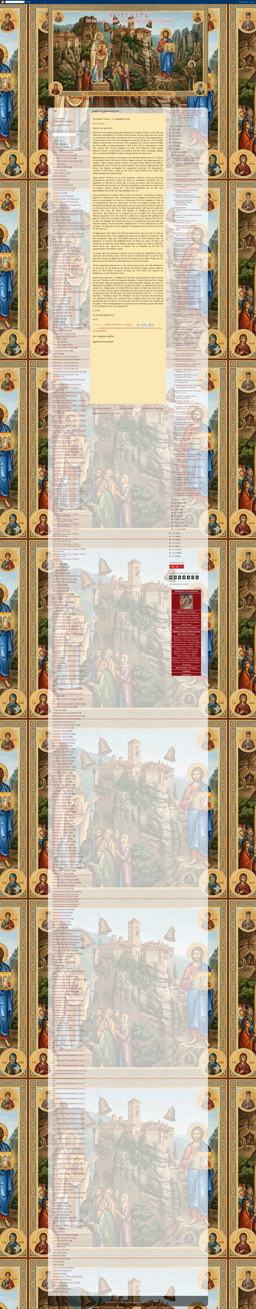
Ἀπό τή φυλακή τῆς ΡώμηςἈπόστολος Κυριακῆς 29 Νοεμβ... (186, 170)
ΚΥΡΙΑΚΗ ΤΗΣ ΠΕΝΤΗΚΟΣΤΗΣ (65, 883)
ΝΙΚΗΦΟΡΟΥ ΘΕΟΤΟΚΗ (62, 963)
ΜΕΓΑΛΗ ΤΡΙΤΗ (59, 928)
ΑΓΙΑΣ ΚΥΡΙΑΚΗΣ (60, 179)
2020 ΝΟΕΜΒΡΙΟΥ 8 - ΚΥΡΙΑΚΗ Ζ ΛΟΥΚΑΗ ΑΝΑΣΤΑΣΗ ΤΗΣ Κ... (186, 429)
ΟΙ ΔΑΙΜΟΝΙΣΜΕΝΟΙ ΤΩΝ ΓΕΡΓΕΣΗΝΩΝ (68, 971)
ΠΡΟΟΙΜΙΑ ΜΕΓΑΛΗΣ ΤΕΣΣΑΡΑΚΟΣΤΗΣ (68, 1198)
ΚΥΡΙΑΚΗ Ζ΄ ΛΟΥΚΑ (60, 782)
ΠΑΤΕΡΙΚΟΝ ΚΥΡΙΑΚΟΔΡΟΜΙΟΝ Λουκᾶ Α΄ (69, 1031)
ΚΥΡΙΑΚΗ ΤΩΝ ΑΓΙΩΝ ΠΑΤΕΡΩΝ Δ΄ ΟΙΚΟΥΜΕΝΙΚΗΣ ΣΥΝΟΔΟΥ (66, 901)
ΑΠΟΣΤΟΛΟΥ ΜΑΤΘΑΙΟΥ (62, 334)
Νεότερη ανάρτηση (102, 408)
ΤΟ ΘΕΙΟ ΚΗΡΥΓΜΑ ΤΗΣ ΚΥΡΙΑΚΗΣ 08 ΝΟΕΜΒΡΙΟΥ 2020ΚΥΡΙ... (187, 455)
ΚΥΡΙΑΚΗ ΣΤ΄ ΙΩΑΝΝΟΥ (62, 871)
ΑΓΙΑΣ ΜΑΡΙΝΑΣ (59, 182)
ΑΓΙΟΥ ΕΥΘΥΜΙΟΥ (60, 245)
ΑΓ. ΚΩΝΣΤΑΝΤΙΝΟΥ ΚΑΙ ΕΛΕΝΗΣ (66, 161)
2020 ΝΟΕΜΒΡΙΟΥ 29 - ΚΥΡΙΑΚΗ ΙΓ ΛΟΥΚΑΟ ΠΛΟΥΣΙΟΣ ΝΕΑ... (187, 159)
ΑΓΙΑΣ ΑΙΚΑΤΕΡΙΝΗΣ (61, 167)
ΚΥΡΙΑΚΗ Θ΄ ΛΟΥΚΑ (154, 328)
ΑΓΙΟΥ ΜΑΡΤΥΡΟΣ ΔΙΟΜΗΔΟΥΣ (65, 266)
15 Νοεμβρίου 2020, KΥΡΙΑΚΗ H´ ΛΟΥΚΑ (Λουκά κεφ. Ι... (185, 408)
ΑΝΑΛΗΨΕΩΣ (58, 319)
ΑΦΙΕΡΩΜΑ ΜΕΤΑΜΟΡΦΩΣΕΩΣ (65, 385)
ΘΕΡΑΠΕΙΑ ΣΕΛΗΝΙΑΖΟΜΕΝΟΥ (65, 713)
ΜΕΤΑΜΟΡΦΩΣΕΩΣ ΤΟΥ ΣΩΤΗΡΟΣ (66, 940)
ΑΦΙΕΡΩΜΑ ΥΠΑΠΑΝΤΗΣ (63, 455)
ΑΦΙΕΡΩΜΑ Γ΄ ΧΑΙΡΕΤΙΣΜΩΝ (64, 366)
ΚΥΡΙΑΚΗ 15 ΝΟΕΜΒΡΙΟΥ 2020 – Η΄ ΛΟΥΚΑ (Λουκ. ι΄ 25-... (187, 371)
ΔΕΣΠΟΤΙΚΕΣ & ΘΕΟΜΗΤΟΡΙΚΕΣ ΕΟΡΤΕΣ (135, 106)
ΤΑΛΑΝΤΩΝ (57, 1229)
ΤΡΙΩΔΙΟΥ (184, 106)
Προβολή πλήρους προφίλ (62, 125)
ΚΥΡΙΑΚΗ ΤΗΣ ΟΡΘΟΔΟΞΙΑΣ (64, 880)
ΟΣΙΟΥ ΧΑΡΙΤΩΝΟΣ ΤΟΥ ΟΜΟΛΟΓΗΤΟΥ (68, 979)
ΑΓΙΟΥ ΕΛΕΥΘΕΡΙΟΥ (61, 242)
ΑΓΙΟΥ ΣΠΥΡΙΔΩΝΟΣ (61, 298)
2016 (174, 543)
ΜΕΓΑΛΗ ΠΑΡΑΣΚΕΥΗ (61, 919)
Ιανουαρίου (178, 529)
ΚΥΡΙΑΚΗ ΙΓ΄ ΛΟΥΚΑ (61, 821)
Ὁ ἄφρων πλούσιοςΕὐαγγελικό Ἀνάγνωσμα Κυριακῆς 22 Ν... (184, 282)
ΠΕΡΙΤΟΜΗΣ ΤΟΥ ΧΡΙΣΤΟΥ (63, 1187)
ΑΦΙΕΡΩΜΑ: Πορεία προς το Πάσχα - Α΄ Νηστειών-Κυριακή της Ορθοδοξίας (67, 475)
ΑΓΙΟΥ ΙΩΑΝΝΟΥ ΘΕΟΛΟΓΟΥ (64, 254)
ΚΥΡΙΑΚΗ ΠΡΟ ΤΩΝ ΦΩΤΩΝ (64, 865)
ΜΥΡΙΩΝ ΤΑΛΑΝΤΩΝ (61, 956)
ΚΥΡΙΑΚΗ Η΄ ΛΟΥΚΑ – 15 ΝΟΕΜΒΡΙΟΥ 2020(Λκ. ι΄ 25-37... (186, 402)
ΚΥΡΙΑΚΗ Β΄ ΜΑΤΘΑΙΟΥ (62, 749)
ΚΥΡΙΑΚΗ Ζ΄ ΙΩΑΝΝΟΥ (61, 779)
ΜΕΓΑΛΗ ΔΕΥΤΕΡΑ (60, 916)
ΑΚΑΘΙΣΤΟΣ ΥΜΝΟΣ (61, 316)
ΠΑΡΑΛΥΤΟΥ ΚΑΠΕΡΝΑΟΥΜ (64, 992)
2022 (174, 143)
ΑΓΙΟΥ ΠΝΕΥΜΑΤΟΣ (61, 289)
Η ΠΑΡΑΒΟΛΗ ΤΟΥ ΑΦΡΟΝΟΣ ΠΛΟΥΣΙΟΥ (114, 328)
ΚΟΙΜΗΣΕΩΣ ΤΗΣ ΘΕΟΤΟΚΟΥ (64, 725)
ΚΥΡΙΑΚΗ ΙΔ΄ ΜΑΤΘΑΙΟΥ (62, 830)
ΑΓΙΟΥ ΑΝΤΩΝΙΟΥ (60, 217)
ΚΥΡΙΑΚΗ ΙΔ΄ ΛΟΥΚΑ (61, 827)
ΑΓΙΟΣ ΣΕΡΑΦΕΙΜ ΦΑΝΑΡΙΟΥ (64, 202)
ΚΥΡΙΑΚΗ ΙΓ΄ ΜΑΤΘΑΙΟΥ (62, 824)
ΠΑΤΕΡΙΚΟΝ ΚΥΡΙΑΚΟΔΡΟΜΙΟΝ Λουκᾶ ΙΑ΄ (69, 1074)
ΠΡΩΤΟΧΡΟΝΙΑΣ (59, 1209)
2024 (174, 136)
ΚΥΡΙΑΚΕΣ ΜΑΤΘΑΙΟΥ (76, 106)
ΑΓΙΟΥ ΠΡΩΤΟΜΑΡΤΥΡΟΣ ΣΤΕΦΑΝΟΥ (68, 292)
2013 (174, 553)
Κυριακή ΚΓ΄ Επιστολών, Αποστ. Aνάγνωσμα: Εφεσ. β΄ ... (185, 397)
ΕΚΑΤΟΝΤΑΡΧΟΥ (59, 617)
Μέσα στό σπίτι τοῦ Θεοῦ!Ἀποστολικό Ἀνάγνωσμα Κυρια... (187, 287)
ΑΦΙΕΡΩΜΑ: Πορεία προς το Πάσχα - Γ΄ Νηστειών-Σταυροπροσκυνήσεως (67, 495)
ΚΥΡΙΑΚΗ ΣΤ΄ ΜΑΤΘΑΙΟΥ (62, 877)
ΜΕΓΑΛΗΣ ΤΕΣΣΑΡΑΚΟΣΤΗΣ (64, 931)
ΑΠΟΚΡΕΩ (57, 322)
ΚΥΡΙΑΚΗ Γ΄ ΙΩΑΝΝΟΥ (61, 752)
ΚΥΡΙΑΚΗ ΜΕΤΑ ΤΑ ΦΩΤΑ (63, 851)
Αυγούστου (178, 506)
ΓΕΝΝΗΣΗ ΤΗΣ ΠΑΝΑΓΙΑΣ (63, 579)
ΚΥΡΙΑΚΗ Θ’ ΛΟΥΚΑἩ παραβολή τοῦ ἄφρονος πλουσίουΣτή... (187, 328)
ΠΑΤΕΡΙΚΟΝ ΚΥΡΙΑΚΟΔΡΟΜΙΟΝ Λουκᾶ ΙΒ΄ (69, 1079)
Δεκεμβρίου (178, 152)
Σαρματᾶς (195, 651)
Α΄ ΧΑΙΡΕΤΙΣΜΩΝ (60, 147)
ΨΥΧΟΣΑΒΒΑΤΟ (59, 1292)
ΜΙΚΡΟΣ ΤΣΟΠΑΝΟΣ (64, 121)
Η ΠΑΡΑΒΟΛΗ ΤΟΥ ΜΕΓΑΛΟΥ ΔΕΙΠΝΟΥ (68, 689)
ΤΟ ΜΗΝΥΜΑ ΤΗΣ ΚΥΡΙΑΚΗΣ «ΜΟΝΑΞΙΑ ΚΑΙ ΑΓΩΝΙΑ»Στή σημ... (187, 349)
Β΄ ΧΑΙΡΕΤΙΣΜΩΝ (60, 567)
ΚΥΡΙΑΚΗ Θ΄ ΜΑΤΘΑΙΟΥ (62, 800)
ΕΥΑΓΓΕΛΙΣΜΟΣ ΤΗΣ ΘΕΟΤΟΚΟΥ (66, 634)
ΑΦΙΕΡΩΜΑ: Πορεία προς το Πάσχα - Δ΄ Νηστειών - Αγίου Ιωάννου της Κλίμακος (67, 500)
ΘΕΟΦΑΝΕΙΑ (58, 710)
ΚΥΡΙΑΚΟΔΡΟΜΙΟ (100, 331)
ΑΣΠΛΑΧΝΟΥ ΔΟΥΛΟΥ (61, 351)
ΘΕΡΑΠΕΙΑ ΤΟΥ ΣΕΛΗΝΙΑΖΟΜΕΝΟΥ (67, 716)
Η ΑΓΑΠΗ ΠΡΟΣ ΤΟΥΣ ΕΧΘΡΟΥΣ (65, 643)
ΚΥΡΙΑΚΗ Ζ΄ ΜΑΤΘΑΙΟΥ (62, 785)
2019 (174, 533)
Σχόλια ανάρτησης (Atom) (111, 413)
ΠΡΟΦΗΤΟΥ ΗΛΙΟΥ (60, 1206)
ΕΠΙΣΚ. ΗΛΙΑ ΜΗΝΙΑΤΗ (62, 620)
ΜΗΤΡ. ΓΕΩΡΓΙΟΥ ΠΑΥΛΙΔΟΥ (64, 951)
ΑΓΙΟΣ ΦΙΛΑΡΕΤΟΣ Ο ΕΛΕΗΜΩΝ (65, 205)
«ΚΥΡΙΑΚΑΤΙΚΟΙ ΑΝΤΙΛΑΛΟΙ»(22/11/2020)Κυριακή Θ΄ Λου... (187, 309)
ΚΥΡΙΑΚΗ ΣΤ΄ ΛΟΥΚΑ (61, 874)
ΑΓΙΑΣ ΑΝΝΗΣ (58, 170)
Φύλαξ (183, 660)
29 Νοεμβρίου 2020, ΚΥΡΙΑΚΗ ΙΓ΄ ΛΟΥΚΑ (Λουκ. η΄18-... (186, 191)
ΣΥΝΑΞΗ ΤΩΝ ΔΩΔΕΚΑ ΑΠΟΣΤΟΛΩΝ (67, 1226)
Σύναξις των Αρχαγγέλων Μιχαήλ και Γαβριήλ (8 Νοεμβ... (186, 450)
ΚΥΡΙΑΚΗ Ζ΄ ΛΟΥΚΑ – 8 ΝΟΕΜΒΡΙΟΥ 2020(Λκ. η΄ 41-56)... (187, 478)
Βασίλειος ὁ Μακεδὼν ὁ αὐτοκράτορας (186, 622)
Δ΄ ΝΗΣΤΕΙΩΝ (58, 585)
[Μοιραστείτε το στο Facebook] (150, 324)
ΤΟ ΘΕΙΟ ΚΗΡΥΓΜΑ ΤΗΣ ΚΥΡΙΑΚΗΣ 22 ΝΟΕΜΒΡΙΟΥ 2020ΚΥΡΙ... (187, 303)
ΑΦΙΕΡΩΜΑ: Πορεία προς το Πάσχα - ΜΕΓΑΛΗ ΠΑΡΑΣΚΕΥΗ (66, 520)
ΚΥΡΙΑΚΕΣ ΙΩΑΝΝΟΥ (94, 106)
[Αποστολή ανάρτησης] (137, 325)
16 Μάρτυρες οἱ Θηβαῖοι (189, 653)
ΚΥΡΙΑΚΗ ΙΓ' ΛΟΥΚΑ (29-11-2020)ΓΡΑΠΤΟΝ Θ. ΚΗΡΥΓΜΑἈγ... (187, 196)
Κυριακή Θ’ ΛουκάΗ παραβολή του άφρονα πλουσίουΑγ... (185, 250)
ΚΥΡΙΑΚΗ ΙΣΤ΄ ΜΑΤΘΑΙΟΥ (63, 848)
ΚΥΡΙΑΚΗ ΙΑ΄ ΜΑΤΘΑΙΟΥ (62, 812)
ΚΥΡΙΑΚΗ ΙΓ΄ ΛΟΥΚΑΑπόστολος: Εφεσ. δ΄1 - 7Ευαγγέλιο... (188, 186)
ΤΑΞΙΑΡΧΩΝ (57, 1232)
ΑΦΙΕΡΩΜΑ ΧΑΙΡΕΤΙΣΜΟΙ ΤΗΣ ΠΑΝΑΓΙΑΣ (69, 463)
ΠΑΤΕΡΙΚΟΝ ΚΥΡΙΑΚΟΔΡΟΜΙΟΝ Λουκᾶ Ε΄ (69, 1051)
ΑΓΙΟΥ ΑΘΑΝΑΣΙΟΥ (60, 208)
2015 (174, 546)
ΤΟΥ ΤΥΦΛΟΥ (58, 1253)
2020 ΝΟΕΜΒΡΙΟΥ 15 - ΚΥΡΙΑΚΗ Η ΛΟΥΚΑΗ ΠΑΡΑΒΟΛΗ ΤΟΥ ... (186, 365)
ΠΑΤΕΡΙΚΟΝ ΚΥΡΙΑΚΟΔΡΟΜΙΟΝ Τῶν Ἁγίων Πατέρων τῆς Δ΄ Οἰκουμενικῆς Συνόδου (69, 1180)
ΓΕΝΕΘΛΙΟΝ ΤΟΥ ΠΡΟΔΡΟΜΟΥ (65, 576)
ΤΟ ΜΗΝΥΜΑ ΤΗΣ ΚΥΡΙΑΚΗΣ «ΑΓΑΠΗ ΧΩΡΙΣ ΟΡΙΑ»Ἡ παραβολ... (187, 418)
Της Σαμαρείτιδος (59, 1244)
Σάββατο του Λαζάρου (60, 1212)
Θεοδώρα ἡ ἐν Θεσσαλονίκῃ (182, 618)
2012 (174, 556)
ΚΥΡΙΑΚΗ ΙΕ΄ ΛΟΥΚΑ (61, 833)
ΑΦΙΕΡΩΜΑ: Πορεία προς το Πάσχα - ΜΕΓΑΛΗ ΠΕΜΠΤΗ (66, 525)
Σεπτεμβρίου (178, 503)
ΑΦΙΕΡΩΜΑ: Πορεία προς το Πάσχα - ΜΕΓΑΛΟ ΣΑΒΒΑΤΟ (66, 540)
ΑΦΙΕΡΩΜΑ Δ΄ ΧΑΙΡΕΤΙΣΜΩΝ (64, 369)
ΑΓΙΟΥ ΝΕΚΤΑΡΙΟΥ (60, 275)
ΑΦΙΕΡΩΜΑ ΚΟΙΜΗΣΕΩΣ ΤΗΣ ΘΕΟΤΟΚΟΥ (69, 380)
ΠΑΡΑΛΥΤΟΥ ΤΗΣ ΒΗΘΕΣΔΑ (64, 994)
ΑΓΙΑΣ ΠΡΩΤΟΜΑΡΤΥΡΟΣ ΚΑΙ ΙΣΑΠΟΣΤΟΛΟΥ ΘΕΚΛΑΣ (64, 189)
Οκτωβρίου (178, 500)
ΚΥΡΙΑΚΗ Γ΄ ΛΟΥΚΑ (60, 755)
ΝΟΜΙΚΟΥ (57, 966)
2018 (174, 536)
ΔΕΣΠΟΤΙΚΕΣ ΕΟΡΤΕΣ (61, 594)
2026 (174, 129)
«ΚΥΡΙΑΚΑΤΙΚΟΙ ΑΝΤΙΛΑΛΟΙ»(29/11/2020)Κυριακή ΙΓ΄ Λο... (187, 210)
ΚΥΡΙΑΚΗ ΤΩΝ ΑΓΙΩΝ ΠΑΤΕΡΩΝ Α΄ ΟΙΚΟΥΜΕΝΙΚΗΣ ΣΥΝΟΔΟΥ (66, 896)
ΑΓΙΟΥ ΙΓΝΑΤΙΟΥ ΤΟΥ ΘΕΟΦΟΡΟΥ (66, 248)
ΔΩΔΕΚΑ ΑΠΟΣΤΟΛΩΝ (61, 602)
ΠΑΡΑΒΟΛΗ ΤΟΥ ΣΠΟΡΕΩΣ (63, 985)
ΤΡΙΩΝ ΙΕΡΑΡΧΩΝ (59, 1259)
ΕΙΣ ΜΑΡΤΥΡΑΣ (59, 611)
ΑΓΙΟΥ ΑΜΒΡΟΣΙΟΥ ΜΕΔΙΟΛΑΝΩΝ (66, 214)
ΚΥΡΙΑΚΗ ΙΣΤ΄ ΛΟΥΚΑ (61, 845)
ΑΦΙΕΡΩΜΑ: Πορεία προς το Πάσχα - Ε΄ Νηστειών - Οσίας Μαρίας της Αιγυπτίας (67, 505)
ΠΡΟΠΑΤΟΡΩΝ (58, 1203)
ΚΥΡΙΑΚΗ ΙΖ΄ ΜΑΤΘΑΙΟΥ (62, 842)
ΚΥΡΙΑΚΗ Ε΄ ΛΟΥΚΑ (60, 773)
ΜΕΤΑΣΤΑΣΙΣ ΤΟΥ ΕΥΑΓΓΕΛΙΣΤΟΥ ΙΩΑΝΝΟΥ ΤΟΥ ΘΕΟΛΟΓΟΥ (66, 944)
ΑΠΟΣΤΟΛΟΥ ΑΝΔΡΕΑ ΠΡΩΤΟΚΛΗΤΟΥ (68, 325)
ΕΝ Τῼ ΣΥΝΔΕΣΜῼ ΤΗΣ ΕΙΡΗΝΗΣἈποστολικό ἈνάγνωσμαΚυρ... (183, 203)
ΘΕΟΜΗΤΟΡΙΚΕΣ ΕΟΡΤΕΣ (63, 707)
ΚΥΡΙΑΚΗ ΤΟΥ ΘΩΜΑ (61, 886)
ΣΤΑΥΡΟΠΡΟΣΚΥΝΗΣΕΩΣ (63, 1218)
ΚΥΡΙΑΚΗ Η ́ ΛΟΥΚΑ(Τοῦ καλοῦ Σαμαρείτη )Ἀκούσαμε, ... (185, 376)
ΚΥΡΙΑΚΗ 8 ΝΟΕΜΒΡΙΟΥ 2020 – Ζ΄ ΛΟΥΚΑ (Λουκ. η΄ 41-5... (186, 434)
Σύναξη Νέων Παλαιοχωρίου (186, 120)
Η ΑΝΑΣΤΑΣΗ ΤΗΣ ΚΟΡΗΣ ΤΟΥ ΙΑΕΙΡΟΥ (68, 646)
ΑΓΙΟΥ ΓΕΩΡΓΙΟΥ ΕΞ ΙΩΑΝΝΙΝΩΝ (66, 223)
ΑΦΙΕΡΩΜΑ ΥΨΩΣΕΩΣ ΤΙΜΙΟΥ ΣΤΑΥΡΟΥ (69, 458)
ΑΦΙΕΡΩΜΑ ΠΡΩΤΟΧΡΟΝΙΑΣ (64, 446)
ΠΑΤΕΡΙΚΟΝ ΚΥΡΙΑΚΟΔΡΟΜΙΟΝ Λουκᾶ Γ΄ (69, 1041)
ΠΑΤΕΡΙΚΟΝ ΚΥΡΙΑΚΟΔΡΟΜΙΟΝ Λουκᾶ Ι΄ (68, 1071)
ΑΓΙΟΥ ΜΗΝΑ (58, 272)
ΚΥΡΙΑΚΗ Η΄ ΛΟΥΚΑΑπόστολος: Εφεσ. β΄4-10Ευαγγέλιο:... (188, 381)
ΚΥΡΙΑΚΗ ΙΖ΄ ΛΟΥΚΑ (61, 839)
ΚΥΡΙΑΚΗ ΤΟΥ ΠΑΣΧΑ (61, 889)
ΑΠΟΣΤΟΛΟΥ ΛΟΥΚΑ (61, 331)
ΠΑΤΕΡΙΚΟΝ (57, 998)
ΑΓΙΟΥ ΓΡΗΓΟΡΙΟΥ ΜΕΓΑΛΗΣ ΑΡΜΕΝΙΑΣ (69, 229)
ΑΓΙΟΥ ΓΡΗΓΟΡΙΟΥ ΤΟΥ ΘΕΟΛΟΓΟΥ (66, 234)
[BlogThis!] (144, 324)
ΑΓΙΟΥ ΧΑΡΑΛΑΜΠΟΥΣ (62, 307)
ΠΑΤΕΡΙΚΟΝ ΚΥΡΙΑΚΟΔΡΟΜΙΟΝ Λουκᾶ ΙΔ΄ (69, 1089)
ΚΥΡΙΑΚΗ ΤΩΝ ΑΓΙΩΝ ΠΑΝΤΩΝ (65, 892)
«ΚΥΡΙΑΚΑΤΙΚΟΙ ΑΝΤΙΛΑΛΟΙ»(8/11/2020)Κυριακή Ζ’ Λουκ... (187, 467)
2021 (174, 146)
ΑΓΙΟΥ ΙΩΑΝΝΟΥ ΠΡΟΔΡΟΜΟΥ (65, 257)
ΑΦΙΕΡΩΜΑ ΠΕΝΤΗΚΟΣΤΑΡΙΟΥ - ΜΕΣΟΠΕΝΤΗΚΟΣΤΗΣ (65, 442)
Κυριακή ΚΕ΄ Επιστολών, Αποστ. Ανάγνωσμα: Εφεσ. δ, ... (185, 221)
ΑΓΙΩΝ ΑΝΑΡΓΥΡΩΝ (61, 313)
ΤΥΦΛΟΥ (56, 1265)
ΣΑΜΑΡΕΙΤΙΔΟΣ (59, 1215)
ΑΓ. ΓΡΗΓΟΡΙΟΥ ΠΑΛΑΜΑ (63, 155)
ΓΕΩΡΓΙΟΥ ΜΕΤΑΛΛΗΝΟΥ (63, 582)
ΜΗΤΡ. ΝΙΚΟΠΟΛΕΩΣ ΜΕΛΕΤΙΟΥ (65, 954)
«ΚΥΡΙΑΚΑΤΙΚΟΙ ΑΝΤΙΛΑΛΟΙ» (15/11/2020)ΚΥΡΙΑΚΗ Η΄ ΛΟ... (185, 413)
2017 (174, 540)
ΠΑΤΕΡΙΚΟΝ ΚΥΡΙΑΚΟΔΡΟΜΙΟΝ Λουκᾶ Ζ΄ (69, 1056)
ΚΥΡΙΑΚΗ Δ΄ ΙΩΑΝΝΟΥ (61, 761)
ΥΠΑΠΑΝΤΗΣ (58, 1274)
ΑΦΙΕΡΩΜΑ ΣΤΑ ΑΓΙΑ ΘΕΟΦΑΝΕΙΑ (66, 449)
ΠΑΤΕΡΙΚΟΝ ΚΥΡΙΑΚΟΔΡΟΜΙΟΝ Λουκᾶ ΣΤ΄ (69, 1099)
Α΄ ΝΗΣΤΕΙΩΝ (58, 144)
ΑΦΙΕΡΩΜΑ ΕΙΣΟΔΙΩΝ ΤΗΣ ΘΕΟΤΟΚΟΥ (68, 372)
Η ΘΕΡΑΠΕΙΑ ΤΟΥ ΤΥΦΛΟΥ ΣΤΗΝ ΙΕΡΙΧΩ (68, 671)
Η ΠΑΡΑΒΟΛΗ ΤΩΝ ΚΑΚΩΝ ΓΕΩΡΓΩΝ (67, 704)
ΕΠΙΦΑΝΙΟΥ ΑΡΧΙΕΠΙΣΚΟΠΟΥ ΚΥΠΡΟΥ (68, 623)
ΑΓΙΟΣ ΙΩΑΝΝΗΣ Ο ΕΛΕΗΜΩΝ (65, 199)
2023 (174, 139)
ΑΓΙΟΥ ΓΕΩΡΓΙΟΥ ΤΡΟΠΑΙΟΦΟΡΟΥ (66, 226)
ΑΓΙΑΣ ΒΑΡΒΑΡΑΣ (60, 173)
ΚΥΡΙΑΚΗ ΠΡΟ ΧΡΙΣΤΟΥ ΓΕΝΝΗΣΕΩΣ (67, 868)
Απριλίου (177, 519)
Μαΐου (176, 516)
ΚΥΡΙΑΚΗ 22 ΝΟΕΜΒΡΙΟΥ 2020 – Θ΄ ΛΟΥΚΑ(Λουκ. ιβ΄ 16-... (187, 292)
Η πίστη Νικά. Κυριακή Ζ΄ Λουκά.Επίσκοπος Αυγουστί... (185, 424)
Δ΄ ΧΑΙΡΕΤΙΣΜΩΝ (59, 588)
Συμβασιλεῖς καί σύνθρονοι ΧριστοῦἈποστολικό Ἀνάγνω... (185, 360)
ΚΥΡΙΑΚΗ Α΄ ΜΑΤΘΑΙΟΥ (62, 740)
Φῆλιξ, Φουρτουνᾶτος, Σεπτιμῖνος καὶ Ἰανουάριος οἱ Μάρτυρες (186, 658)
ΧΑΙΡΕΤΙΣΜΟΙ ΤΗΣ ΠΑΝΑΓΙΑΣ (64, 1283)
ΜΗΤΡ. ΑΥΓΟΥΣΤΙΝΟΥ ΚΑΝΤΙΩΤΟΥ (66, 948)
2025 (174, 133)
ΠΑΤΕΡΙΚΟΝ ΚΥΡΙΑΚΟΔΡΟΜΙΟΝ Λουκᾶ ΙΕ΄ (69, 1094)
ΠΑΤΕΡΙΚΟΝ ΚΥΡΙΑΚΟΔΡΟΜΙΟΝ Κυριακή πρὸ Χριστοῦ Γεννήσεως (68, 1026)
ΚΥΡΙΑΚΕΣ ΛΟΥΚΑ (111, 106)
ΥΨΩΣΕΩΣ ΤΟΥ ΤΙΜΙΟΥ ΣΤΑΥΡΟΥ (66, 1277)
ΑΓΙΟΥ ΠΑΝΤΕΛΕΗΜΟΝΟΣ (63, 286)
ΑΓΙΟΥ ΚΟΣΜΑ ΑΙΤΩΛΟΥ (62, 263)
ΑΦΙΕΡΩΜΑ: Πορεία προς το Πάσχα (66, 471)
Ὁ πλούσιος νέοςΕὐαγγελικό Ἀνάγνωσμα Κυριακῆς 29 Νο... (187, 164)
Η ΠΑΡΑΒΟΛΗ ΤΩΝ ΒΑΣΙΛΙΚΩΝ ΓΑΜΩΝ (68, 699)
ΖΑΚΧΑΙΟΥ (57, 637)
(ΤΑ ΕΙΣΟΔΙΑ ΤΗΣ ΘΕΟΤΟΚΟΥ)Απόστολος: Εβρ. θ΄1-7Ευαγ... (186, 322)
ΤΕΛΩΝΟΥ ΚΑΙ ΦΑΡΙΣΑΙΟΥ (63, 1235)
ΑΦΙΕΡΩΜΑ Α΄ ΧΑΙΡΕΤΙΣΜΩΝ (64, 357)
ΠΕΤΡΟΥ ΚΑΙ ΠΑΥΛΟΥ (61, 1190)
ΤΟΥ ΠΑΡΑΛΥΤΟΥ (59, 1250)
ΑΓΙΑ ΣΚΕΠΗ (58, 164)
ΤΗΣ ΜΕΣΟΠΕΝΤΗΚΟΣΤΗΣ (63, 1238)
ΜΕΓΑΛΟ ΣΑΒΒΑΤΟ (60, 934)
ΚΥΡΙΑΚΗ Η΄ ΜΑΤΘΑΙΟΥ (62, 794)
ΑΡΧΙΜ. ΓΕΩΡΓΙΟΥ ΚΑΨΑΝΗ (64, 348)
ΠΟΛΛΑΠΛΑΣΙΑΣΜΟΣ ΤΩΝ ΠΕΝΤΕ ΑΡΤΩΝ (69, 1193)
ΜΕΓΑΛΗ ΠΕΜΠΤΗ (60, 922)
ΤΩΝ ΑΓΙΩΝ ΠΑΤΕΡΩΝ (61, 1268)
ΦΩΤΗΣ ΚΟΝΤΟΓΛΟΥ (61, 1280)
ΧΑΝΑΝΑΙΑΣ (58, 1286)
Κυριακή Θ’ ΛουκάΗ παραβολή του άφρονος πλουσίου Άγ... (185, 271)
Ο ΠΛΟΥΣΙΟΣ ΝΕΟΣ (60, 969)
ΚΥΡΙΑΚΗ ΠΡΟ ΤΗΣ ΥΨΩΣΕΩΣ (64, 862)
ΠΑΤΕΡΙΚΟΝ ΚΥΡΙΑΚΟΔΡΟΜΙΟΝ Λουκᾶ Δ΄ (68, 1046)
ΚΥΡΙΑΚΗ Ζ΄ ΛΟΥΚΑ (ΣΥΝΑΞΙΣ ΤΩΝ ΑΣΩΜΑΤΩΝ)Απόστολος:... (187, 489)
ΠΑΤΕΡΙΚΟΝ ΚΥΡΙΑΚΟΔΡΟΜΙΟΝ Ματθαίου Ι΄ (70, 1144)
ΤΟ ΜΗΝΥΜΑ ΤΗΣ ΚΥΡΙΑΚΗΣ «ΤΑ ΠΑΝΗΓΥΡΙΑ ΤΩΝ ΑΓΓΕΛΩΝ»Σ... (187, 494)
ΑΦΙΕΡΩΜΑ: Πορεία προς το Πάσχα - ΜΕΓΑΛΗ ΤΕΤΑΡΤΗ (66, 530)
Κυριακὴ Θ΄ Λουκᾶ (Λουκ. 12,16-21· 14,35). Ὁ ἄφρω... (186, 266)
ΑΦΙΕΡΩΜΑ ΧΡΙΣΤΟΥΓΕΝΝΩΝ (64, 468)
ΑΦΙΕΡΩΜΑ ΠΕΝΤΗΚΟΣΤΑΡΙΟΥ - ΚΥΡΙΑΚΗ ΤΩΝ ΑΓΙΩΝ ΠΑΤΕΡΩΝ (69, 432)
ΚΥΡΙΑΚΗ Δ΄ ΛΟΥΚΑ (60, 764)
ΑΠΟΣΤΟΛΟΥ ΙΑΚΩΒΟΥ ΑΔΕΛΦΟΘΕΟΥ (68, 328)
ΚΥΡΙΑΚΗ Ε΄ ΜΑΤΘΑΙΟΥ (62, 776)
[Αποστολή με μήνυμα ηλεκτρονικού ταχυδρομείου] (142, 324)
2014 (174, 550)
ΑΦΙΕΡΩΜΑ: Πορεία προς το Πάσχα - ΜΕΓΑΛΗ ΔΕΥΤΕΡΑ (66, 515)
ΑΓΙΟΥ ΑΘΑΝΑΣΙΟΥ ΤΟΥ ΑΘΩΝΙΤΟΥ (66, 211)
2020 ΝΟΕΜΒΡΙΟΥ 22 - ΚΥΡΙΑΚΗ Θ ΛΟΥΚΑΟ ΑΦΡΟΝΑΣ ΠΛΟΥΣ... (186, 276)
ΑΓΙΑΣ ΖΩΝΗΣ (58, 176)
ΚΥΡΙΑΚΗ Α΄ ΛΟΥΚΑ (60, 737)
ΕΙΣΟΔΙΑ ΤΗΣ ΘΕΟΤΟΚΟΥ (62, 614)
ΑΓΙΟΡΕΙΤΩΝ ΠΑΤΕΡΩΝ (62, 196)
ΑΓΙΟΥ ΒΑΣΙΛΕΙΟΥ (60, 220)
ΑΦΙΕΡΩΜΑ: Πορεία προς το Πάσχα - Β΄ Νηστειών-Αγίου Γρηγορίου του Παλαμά (67, 490)
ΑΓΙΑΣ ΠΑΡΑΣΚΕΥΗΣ (61, 185)
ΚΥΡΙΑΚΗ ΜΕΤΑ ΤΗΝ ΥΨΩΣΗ (64, 854)
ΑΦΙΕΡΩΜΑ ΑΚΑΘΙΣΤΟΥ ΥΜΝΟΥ (65, 360)
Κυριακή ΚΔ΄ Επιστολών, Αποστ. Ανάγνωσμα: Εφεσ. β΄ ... (185, 344)
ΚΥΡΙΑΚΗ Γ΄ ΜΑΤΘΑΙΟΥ (62, 758)
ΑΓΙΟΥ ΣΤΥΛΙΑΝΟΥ (60, 301)
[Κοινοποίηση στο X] (147, 324)
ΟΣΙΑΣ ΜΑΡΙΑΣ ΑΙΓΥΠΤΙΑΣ (63, 977)
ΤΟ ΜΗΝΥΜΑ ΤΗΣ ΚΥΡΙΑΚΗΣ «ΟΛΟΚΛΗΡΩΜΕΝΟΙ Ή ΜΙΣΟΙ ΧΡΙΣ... (185, 228)
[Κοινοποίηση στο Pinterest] (152, 324)
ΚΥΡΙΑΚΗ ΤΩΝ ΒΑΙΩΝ (61, 910)
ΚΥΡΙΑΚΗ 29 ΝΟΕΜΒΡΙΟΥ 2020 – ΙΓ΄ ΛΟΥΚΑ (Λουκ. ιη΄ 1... (187, 175)
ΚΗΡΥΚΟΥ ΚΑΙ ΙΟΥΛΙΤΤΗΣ (63, 722)
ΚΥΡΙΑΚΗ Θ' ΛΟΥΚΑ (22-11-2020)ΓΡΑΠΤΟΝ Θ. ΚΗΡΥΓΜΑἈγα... (187, 298)
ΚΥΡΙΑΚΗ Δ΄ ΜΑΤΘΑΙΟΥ (62, 767)
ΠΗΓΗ (95, 319)
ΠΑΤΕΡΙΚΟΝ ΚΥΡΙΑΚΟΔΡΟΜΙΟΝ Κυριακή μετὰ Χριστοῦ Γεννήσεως (68, 1016)
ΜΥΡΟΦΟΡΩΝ (58, 960)
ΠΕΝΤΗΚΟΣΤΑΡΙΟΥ (171, 106)
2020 (174, 149)
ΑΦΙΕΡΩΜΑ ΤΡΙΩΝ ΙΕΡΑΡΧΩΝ (64, 452)
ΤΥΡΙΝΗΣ (56, 1262)
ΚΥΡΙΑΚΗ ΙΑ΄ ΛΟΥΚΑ (61, 809)
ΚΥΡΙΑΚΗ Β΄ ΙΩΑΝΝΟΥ (61, 743)
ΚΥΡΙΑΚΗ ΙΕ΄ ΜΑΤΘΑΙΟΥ (62, 836)
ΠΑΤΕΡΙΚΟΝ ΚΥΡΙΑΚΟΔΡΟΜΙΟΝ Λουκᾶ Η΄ (69, 1061)
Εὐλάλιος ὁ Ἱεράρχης (183, 656)
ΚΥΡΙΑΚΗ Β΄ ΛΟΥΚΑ (60, 746)
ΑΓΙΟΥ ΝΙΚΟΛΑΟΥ (60, 283)
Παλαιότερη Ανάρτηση (152, 408)
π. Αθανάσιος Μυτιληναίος (62, 983)
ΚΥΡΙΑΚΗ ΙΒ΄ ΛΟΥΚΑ (61, 815)
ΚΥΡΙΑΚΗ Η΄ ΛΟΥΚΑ (60, 791)
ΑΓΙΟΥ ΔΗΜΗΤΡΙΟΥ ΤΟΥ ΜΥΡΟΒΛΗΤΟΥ (68, 237)
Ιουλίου (177, 509)
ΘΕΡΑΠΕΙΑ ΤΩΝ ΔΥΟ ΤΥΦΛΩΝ (64, 719)
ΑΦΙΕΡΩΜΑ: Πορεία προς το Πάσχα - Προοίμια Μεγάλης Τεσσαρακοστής (66, 545)
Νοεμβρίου (178, 155)
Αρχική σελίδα (126, 408)
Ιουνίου (177, 513)
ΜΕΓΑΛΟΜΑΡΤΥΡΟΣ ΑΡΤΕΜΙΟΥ (65, 937)
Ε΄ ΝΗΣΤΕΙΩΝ (58, 605)
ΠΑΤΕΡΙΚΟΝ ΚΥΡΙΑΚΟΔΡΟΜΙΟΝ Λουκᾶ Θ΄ (69, 1066)
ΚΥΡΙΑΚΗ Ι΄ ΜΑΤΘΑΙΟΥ (62, 806)
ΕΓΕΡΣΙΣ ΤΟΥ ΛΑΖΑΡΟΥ (62, 608)
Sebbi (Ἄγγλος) (186, 624)
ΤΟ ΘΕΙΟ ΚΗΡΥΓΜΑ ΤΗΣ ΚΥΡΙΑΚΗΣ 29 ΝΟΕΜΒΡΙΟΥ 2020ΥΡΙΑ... (187, 180)
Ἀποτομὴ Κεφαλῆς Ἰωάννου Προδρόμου (186, 615)
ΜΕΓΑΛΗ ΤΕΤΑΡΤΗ (60, 925)
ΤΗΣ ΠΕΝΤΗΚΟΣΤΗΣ (61, 1241)
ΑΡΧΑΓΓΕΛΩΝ (58, 342)
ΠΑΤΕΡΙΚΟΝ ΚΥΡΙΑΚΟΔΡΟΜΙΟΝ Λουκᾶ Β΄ (69, 1035)
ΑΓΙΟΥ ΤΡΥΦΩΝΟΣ (60, 304)
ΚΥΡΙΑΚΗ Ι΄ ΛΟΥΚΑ (60, 803)
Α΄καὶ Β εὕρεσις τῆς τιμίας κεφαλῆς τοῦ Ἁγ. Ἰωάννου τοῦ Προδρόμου (68, 151)
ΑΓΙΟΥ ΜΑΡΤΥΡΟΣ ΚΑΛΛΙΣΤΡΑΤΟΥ (66, 269)
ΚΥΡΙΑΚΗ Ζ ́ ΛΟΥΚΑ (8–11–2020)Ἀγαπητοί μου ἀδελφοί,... (185, 473)
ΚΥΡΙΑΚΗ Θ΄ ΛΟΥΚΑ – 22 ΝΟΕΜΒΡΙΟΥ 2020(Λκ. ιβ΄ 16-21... (188, 333)
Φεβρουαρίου (179, 526)
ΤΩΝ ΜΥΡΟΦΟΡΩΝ (60, 1271)
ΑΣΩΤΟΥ (56, 354)
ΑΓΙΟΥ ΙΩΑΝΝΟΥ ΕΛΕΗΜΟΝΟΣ (65, 251)
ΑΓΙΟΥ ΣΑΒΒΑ (58, 295)
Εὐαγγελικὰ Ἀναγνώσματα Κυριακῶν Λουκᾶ (68, 629)
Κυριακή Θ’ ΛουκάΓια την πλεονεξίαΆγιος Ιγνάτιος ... (183, 255)
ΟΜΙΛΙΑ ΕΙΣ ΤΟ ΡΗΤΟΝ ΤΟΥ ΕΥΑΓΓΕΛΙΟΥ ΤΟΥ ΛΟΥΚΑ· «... (186, 239)
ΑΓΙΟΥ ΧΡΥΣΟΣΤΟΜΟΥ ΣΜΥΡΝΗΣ (66, 310)
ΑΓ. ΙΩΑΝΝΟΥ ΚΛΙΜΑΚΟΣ (63, 158)
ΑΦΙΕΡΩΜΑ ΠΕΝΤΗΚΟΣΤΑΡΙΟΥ (65, 393)
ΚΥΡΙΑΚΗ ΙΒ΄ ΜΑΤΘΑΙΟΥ (62, 818)
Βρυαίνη (177, 653)
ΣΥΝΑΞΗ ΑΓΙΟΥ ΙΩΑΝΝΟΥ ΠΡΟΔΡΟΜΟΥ (68, 1221)
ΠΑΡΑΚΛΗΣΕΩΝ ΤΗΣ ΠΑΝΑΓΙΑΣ (65, 988)
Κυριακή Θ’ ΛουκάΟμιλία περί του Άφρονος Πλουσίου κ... (185, 234)
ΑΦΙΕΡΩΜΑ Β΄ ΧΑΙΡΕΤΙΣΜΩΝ (64, 363)
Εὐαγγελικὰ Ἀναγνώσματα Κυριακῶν (66, 626)
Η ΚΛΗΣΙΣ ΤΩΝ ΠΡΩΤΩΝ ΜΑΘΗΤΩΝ (67, 676)
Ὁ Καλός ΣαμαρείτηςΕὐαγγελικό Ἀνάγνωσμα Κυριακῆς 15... (185, 355)
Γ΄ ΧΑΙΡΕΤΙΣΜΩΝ (59, 573)
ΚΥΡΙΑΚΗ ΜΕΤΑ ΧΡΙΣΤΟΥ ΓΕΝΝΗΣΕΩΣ (68, 857)
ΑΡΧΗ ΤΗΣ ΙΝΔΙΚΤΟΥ (61, 345)
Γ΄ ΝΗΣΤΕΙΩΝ (58, 570)
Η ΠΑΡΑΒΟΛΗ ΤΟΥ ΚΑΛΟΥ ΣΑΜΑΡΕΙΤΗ (68, 684)
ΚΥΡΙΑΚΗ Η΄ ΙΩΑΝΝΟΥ (61, 788)
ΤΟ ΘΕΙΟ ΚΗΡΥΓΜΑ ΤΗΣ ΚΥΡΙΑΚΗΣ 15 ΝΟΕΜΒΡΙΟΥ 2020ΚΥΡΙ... (187, 386)
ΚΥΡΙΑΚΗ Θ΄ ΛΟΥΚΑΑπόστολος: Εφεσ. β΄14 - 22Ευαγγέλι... (187, 316)
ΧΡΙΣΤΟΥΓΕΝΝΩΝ (60, 1289)
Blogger (147, 1302)
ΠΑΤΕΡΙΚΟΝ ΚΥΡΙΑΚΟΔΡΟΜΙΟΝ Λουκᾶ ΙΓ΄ (69, 1084)
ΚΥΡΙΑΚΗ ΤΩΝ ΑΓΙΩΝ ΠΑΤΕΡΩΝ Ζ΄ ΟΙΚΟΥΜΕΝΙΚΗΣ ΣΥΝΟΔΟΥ (66, 906)
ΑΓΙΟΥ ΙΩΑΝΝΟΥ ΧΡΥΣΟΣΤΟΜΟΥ (66, 260)
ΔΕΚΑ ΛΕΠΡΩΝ (58, 591)
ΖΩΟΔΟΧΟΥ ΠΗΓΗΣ (60, 640)
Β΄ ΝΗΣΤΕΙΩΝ (58, 564)
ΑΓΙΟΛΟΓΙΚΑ (158, 106)
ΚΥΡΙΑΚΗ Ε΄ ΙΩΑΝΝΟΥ (61, 770)
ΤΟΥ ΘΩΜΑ (57, 1247)
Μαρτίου (177, 523)
